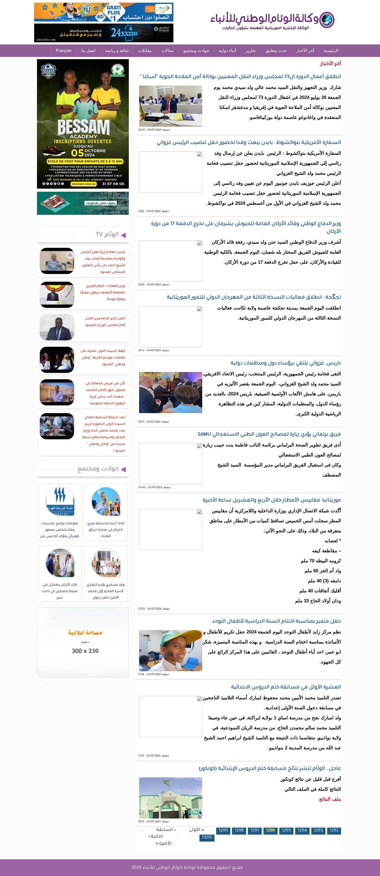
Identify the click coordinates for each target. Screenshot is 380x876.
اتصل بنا (88, 50)
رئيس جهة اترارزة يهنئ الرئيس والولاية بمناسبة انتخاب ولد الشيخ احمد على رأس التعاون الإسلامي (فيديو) (102, 262)
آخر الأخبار (305, 50)
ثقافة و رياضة (117, 50)
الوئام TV (107, 235)
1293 (318, 830)
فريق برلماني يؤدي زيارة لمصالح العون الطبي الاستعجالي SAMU (269, 435)
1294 (302, 830)
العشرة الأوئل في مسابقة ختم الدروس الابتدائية (286, 687)
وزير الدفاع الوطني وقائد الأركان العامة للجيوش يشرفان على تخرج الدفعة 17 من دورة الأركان (246, 228)
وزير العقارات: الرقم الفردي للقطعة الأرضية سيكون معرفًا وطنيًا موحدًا (102, 292)
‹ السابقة (166, 830)
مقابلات (145, 50)
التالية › (155, 837)
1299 (223, 830)
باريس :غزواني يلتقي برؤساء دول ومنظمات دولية (286, 363)
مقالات (167, 50)
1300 (207, 837)
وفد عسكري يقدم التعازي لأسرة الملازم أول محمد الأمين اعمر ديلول (106, 591)
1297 (254, 830)
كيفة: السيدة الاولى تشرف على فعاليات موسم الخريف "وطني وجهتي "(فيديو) (102, 358)
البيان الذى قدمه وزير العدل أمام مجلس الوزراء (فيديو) (105, 322)
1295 (286, 830)
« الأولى (196, 830)
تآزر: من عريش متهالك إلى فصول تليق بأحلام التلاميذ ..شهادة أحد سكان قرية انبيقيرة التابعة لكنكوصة (105, 394)
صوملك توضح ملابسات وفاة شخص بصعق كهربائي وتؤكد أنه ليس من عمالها (59, 533)
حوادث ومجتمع (196, 50)
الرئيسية (331, 50)
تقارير (251, 50)
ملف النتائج (330, 799)
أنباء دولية (227, 50)
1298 (239, 830)
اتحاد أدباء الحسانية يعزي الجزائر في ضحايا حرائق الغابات (105, 530)
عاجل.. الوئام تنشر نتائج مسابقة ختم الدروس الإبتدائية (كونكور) (270, 769)
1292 (334, 830)
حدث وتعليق (276, 50)
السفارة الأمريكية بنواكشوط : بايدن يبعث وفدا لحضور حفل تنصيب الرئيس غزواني (249, 143)
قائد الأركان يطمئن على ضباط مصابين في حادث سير (60, 591)
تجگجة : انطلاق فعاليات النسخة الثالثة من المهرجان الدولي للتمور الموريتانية (254, 298)
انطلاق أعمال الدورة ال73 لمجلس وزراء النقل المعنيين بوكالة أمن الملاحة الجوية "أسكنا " (240, 77)
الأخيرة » (164, 844)
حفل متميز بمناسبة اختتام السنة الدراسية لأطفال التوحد (276, 622)
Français (64, 50)
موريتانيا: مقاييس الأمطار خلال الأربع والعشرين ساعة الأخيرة (272, 500)
